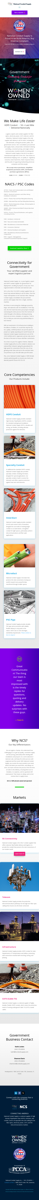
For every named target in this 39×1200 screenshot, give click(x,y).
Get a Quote (18, 13)
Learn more (18, 854)
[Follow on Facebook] (19, 1093)
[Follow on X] (23, 1093)
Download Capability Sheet (18, 248)
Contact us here (9, 1182)
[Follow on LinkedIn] (15, 1093)
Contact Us (18, 51)
